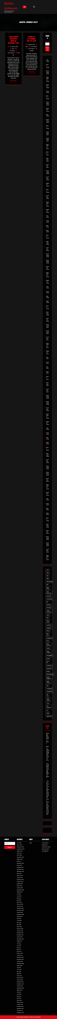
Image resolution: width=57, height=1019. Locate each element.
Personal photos (45, 849)
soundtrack (49, 691)
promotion (49, 668)
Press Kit (47, 662)
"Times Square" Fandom (47, 785)
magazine (48, 628)
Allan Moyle (47, 588)
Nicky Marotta (48, 644)
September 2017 (20, 939)
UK (47, 710)
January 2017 (47, 390)
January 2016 (47, 461)
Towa (47, 703)
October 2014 (47, 551)
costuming (49, 599)
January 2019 (47, 249)
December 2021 (47, 133)
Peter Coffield (48, 651)
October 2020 (47, 178)
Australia (48, 596)
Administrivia (44, 845)
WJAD (47, 713)
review (48, 671)
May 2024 (47, 115)
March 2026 (19, 845)
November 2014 (47, 544)
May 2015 (47, 509)
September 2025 (20, 849)
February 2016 (47, 455)
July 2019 (47, 216)
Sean (13, 48)
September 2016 (20, 963)
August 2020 (20, 883)
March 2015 (19, 1000)
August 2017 (19, 941)
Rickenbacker (49, 674)
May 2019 (47, 226)
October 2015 (47, 480)
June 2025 (47, 91)
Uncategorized (45, 851)
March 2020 (19, 885)
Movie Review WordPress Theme (24, 1017)
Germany (48, 604)
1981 (47, 576)
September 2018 (20, 914)
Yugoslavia (49, 716)
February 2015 (47, 526)
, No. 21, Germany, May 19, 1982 (31, 39)
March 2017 (19, 951)
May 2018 (47, 297)
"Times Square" (10, 53)
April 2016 (47, 443)
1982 (47, 578)
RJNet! (47, 747)
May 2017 (47, 367)
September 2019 (20, 890)
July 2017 (47, 358)
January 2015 (47, 532)
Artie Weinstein (48, 592)
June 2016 (47, 433)
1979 (47, 570)
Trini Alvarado (48, 706)
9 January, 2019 (31, 44)
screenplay (49, 688)
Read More (13, 80)
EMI (47, 602)
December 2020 (47, 172)
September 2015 (20, 988)
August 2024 (20, 859)
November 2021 (47, 140)
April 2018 (47, 301)
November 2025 (47, 72)
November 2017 (47, 332)
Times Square (48, 699)
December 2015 (47, 467)
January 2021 (47, 166)
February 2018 (47, 314)
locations (48, 625)
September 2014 (20, 1012)
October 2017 (47, 339)
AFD (47, 584)
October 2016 (47, 409)
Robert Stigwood (48, 678)
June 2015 (47, 504)
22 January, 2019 (14, 46)
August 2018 (19, 916)
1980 (47, 573)
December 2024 (47, 104)
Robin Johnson (48, 682)
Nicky (47, 641)
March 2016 (19, 975)
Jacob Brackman (48, 611)
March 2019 (19, 902)
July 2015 (47, 499)
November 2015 (47, 474)
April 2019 (47, 231)
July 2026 (47, 60)
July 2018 (47, 287)
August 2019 (19, 892)
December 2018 (47, 255)
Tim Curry (47, 695)
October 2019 (47, 197)
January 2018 (47, 320)
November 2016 (47, 403)
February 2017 (47, 384)
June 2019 (47, 221)
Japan (47, 615)
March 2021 (19, 873)
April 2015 (47, 514)
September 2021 (20, 871)
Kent (47, 618)
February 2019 (47, 243)
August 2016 (19, 965)
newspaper (49, 638)
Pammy (48, 648)
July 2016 (47, 428)
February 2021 (47, 160)
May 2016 (47, 438)
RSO (47, 685)
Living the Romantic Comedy (47, 767)
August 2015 (19, 990)
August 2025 (20, 851)
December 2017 (47, 326)
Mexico (48, 631)
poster (48, 658)
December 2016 (47, 397)
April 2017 (47, 372)
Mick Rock (47, 634)
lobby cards (47, 621)
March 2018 (19, 926)
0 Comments (12, 50)
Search (47, 37)
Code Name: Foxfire (46, 847)
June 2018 (47, 292)
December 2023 (47, 121)
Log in (30, 843)
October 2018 (47, 268)
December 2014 (47, 538)
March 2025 (19, 855)
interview (48, 607)
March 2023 (19, 865)
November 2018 (47, 262)
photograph (49, 655)
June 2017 (47, 362)
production (49, 665)
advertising (49, 581)
